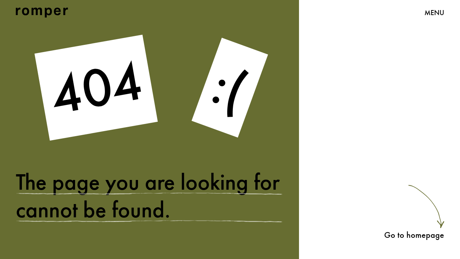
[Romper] (42, 12)
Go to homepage (414, 234)
